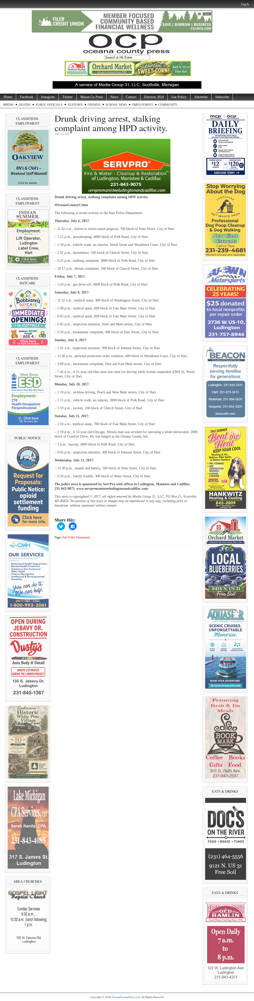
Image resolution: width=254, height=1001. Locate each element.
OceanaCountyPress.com (126, 997)
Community (167, 105)
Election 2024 (154, 97)
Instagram (48, 97)
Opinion (94, 105)
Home (8, 97)
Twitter (68, 97)
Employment (142, 105)
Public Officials (49, 105)
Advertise (201, 97)
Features (75, 105)
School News (116, 105)
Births (8, 105)
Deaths (25, 105)
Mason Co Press (91, 97)
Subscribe (222, 97)
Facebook (26, 97)
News (114, 97)
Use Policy (179, 97)
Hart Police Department (76, 537)
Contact (131, 97)
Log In (245, 4)
